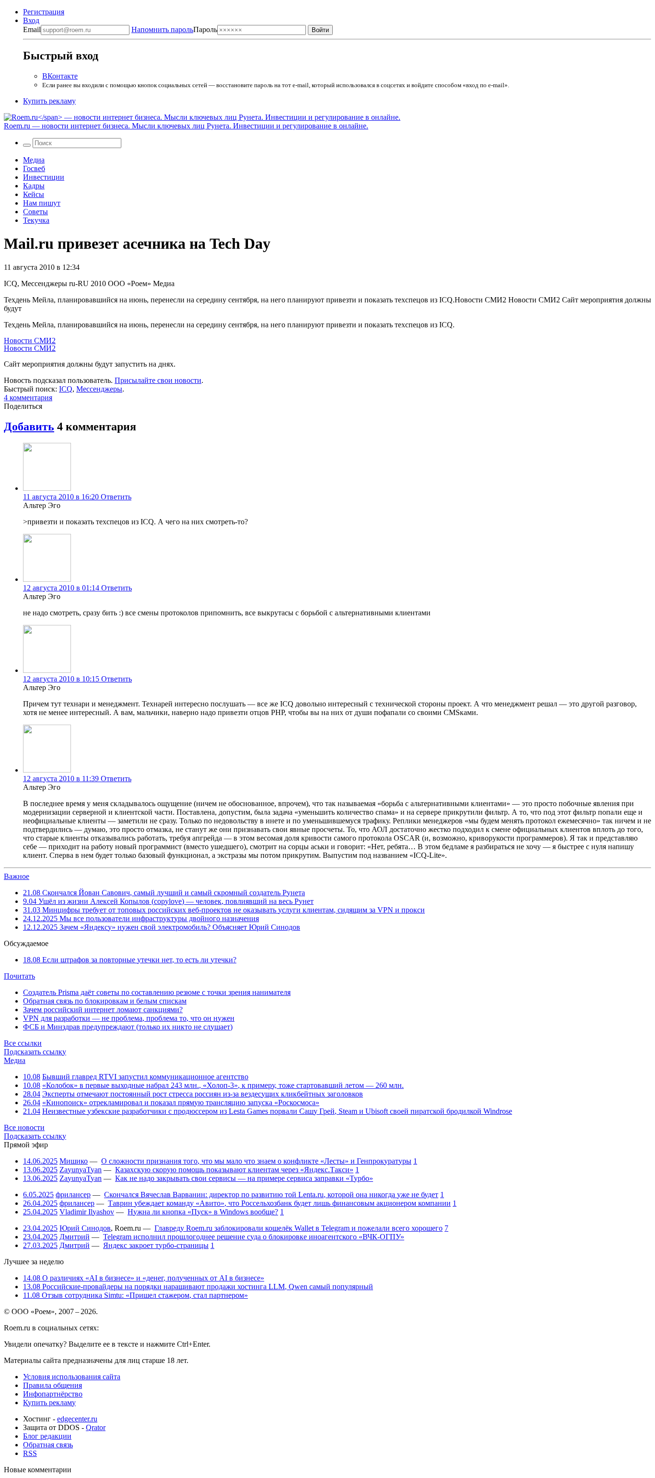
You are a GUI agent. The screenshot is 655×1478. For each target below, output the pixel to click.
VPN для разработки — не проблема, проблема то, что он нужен (128, 1018)
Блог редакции (47, 1436)
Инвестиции (43, 177)
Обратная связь (48, 1445)
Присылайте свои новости (158, 380)
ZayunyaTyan (80, 1170)
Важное (16, 876)
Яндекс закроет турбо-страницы (156, 1245)
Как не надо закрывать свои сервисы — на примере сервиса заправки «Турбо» (244, 1178)
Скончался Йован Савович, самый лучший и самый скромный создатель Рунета (164, 893)
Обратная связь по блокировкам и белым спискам (105, 1001)
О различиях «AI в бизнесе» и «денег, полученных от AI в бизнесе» (143, 1278)
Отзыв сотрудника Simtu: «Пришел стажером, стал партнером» (135, 1295)
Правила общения (52, 1385)
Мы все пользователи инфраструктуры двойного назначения (141, 918)
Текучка (36, 220)
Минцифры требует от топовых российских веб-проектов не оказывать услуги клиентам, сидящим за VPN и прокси (224, 910)
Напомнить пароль (162, 29)
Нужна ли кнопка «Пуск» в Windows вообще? (203, 1212)
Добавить (29, 426)
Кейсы (33, 194)
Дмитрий (74, 1237)
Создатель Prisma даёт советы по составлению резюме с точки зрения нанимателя (157, 992)
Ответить (116, 497)
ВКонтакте (60, 76)
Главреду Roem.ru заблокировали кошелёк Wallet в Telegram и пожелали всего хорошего (298, 1228)
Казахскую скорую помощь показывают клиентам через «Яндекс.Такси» (234, 1170)
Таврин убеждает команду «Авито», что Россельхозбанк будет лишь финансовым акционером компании (279, 1203)
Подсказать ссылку (35, 1052)
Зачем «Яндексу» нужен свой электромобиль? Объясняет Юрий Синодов (161, 927)
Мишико (73, 1161)
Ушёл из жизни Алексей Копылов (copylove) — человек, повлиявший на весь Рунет (168, 901)
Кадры (34, 186)
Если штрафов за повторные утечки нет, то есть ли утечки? (129, 960)
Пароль (174, 29)
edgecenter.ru (77, 1419)
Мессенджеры (99, 389)
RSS (30, 1453)
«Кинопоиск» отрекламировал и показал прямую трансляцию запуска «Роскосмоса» (180, 1102)
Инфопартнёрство (52, 1394)
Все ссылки (23, 1043)
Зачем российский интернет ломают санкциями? (103, 1009)
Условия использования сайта (71, 1377)
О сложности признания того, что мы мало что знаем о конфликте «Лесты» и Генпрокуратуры (256, 1161)
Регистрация (43, 12)
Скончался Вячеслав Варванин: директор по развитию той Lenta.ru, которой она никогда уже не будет (271, 1194)
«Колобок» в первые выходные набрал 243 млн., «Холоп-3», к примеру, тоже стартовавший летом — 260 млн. (223, 1085)
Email (32, 29)
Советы (35, 212)
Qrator (95, 1427)
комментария (28, 397)
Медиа (34, 160)
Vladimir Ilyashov (86, 1212)
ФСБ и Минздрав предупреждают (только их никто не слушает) (128, 1027)
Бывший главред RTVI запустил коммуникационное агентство (145, 1077)
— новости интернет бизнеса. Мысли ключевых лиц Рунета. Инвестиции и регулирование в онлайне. (186, 126)
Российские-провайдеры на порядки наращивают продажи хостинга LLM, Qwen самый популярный (198, 1286)
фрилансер (73, 1194)
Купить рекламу (49, 101)
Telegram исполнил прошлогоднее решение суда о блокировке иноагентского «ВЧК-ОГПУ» (253, 1237)
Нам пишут (41, 203)
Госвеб (34, 168)
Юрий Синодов (85, 1228)
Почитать (19, 976)
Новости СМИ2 (30, 340)
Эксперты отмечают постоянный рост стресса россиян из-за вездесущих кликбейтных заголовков (202, 1094)
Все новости (24, 1127)
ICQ (65, 389)
